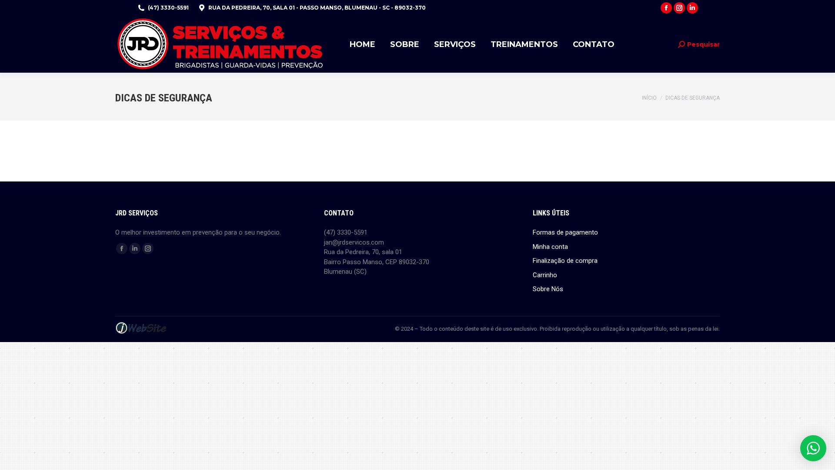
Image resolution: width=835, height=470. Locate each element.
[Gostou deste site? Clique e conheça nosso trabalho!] (141, 332)
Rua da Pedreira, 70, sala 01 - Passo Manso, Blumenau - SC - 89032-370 (317, 7)
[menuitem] (362, 44)
